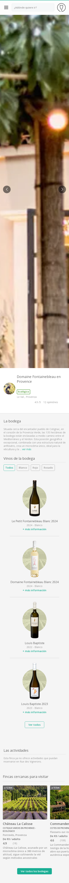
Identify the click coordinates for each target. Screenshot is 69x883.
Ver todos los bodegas (34, 871)
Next (61, 187)
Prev (5, 187)
